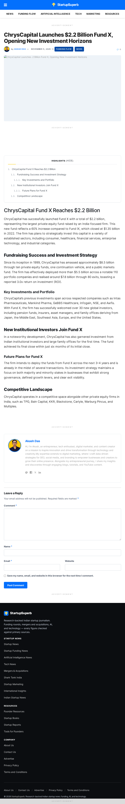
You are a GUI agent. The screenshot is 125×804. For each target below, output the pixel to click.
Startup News (11, 644)
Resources (112, 13)
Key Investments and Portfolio (34, 179)
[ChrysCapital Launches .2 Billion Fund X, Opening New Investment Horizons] (62, 88)
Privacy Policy (11, 765)
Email (8, 561)
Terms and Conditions (15, 772)
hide (70, 160)
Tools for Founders (13, 731)
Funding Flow (27, 13)
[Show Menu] (5, 5)
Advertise (9, 758)
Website (69, 561)
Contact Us (10, 752)
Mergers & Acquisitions (16, 670)
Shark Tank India (13, 677)
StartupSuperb (67, 4)
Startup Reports (12, 724)
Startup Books (11, 718)
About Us (9, 745)
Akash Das (20, 49)
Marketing (93, 13)
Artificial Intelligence (55, 13)
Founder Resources (14, 711)
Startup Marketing (13, 684)
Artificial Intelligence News (18, 657)
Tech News (10, 664)
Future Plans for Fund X (30, 190)
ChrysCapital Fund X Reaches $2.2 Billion (32, 169)
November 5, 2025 (41, 49)
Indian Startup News (15, 697)
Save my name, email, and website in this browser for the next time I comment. (50, 575)
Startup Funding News (16, 650)
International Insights (15, 690)
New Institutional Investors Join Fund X (34, 185)
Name (8, 546)
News (9, 13)
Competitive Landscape (26, 196)
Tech (78, 13)
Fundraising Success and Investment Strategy (38, 174)
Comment (10, 505)
